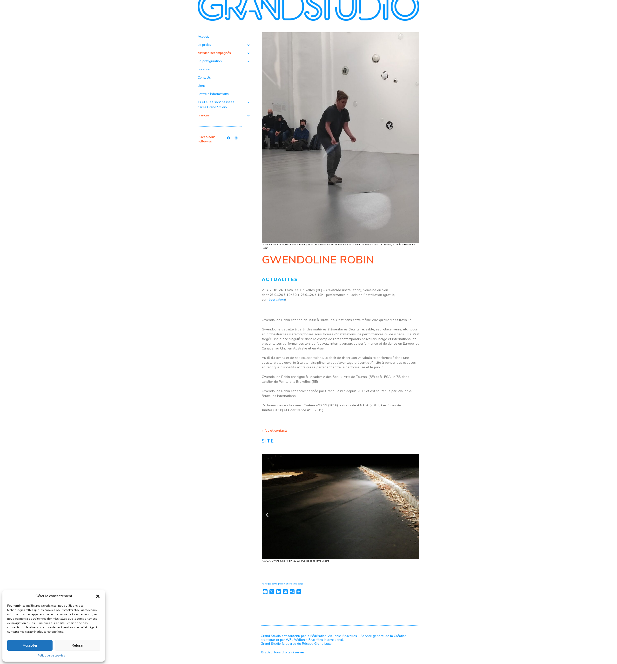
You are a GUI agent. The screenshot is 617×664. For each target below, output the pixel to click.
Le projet (204, 44)
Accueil (203, 36)
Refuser (78, 645)
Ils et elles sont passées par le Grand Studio (216, 104)
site (268, 441)
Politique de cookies (51, 655)
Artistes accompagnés (214, 53)
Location (204, 69)
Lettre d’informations (213, 94)
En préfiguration (209, 61)
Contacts (204, 77)
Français (204, 115)
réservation (276, 299)
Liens (202, 85)
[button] (97, 596)
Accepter (30, 645)
